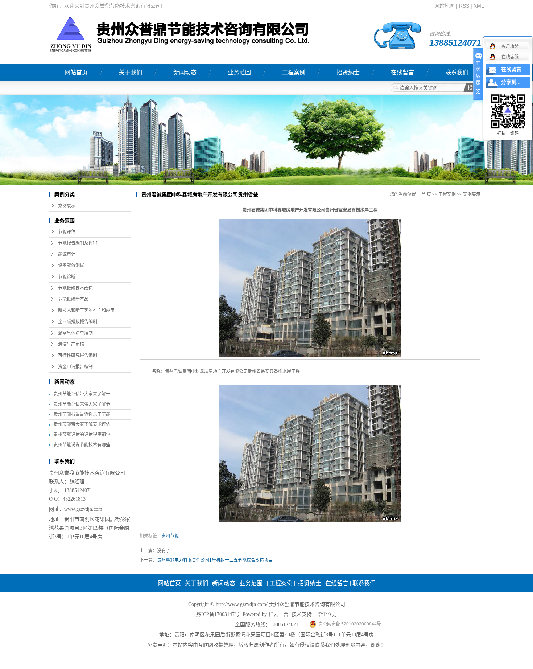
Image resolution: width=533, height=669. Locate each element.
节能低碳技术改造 (75, 288)
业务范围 (239, 72)
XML (479, 6)
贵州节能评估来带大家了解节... (83, 404)
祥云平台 (278, 614)
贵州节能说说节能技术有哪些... (83, 444)
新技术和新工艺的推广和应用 (86, 310)
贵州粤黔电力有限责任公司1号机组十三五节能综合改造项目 (215, 560)
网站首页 (76, 72)
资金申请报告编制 (75, 366)
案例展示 (66, 205)
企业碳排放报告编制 (77, 321)
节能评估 (66, 231)
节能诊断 (66, 276)
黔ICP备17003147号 (218, 614)
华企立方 (327, 614)
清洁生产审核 (71, 344)
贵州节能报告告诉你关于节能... (83, 414)
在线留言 (402, 72)
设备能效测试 (71, 265)
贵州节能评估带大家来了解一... (83, 394)
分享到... (511, 82)
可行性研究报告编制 (77, 355)
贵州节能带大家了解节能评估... (83, 424)
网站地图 (444, 6)
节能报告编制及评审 (77, 243)
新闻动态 (185, 72)
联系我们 (456, 72)
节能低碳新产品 (73, 299)
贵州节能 (170, 535)
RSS (464, 6)
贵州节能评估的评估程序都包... (83, 434)
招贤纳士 (348, 72)
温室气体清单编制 (75, 333)
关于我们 (130, 72)
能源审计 (66, 254)
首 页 (426, 194)
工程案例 (293, 72)
